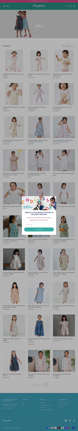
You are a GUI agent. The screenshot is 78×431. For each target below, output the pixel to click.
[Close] (54, 198)
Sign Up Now (39, 229)
